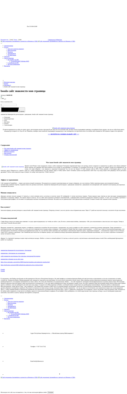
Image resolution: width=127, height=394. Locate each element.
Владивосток (4, 39)
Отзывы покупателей (10, 154)
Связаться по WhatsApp (55, 39)
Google (3, 269)
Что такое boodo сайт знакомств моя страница (17, 148)
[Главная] (17, 80)
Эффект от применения (11, 150)
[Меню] (1, 43)
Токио (15, 39)
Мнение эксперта (9, 151)
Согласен (50, 392)
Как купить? (7, 153)
